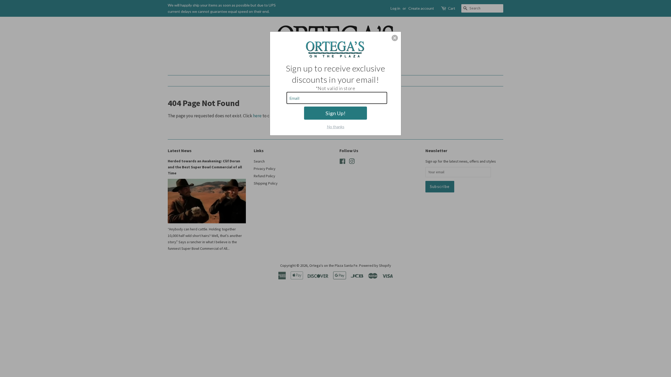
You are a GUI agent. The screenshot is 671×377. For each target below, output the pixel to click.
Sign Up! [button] (335, 113)
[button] (395, 38)
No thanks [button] (335, 126)
